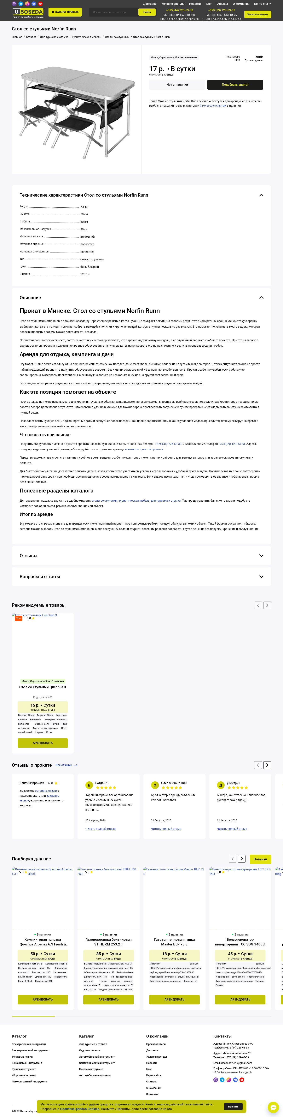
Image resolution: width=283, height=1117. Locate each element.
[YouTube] (40, 3)
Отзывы (222, 3)
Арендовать (43, 743)
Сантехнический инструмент (97, 1062)
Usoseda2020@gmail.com (236, 1062)
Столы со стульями (213, 105)
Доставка (150, 3)
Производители (156, 1044)
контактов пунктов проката (144, 449)
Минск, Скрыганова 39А (180, 15)
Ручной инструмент (24, 1069)
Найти (147, 12)
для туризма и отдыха (166, 500)
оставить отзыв (46, 790)
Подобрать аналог (235, 84)
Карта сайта (153, 1075)
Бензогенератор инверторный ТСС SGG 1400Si (240, 941)
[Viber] (14, 3)
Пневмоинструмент (91, 1069)
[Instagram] (27, 3)
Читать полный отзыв (100, 828)
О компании (241, 3)
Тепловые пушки (22, 1056)
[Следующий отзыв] (267, 765)
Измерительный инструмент (29, 1081)
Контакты (152, 1094)
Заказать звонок (257, 14)
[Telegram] (20, 3)
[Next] (242, 859)
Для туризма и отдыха (93, 1044)
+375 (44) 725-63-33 (179, 10)
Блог (209, 3)
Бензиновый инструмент (27, 1062)
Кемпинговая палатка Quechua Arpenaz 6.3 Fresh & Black (43, 942)
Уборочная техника (24, 1075)
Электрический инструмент (29, 1044)
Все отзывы (64, 765)
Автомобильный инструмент (97, 1056)
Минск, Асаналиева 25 (222, 15)
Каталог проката (67, 12)
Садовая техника (89, 1050)
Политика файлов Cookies (79, 1109)
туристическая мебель (134, 500)
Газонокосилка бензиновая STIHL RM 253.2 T (109, 941)
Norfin (259, 56)
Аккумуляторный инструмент (30, 1050)
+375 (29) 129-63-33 (221, 10)
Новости (195, 3)
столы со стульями (104, 500)
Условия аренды (172, 3)
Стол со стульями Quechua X (42, 687)
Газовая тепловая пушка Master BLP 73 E (174, 941)
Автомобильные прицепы (95, 1075)
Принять (233, 1106)
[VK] (33, 3)
